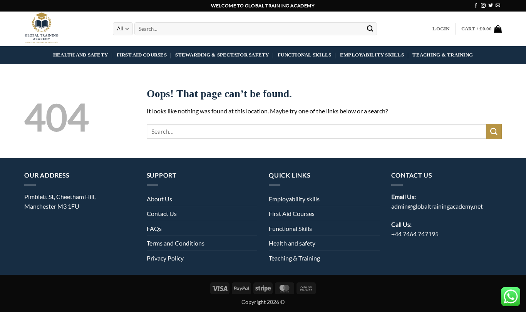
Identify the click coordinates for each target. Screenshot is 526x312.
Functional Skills (304, 55)
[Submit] (370, 28)
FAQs (154, 228)
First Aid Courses (142, 55)
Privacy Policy (165, 258)
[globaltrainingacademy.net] (62, 29)
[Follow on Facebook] (476, 5)
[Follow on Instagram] (483, 5)
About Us (159, 198)
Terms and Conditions (175, 243)
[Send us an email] (498, 5)
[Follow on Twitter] (490, 5)
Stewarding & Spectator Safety (222, 55)
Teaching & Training (442, 55)
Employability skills (372, 55)
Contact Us (162, 213)
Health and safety (80, 55)
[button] (440, 29)
